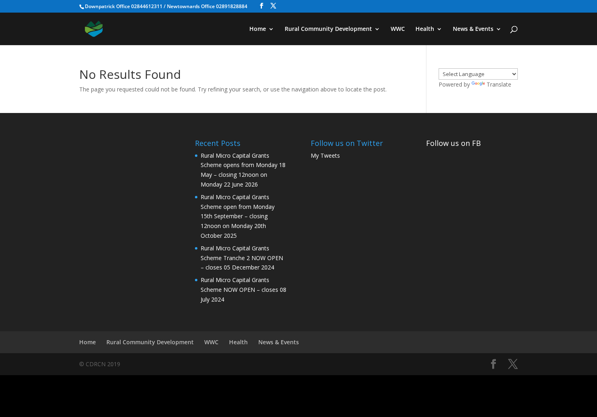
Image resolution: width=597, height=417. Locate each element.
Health (424, 29)
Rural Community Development (328, 29)
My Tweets (325, 155)
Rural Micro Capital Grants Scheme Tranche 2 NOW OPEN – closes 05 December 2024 (242, 257)
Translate (499, 84)
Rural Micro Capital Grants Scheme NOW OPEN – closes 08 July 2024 (243, 289)
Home (257, 29)
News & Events (473, 29)
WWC (398, 29)
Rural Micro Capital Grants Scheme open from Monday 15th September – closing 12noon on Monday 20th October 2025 (238, 216)
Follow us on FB (453, 143)
